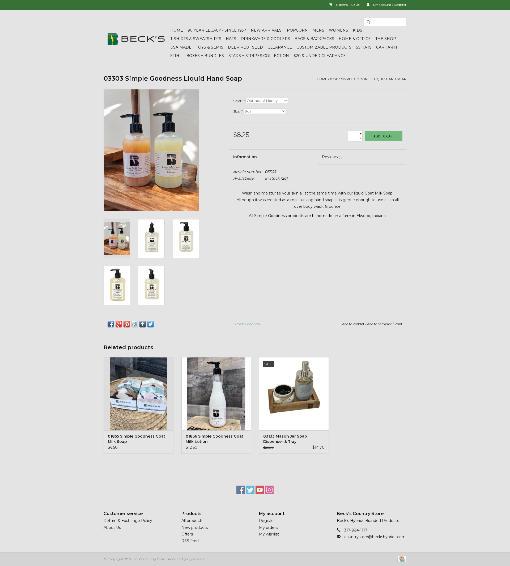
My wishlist (269, 534)
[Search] (368, 22)
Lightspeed (195, 559)
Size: (237, 111)
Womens (338, 30)
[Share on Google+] (119, 324)
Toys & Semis (209, 47)
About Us (112, 527)
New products (194, 527)
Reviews (332, 156)
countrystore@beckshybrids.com (375, 536)
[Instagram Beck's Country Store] (269, 490)
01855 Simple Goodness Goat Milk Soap (136, 439)
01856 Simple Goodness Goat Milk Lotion (214, 439)
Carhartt (386, 47)
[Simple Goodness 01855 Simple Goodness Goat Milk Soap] (138, 393)
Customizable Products (323, 47)
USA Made (181, 47)
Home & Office (355, 38)
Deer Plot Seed (245, 47)
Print (398, 324)
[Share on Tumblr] (142, 324)
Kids (357, 30)
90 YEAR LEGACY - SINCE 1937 (217, 30)
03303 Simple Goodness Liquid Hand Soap (368, 79)
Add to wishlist (353, 324)
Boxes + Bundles (205, 55)
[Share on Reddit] (134, 324)
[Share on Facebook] (111, 324)
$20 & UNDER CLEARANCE (320, 55)
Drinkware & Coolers (265, 38)
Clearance (279, 47)
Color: (238, 101)
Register (267, 520)
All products (192, 520)
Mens (318, 30)
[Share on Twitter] (150, 324)
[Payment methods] (401, 559)
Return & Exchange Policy (128, 520)
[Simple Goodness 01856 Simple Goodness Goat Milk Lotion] (216, 393)
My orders (268, 527)
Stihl (176, 55)
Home (176, 30)
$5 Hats (364, 47)
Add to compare (380, 324)
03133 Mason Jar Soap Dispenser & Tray (285, 439)
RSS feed (190, 540)
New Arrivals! (266, 30)
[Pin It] (127, 324)
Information (245, 156)
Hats (231, 38)
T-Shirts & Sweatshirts (195, 38)
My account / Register (389, 5)
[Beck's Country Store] (136, 39)
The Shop (385, 38)
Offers (187, 534)
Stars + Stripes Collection (258, 55)
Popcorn (297, 30)
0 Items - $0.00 (348, 5)
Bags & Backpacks (314, 38)
